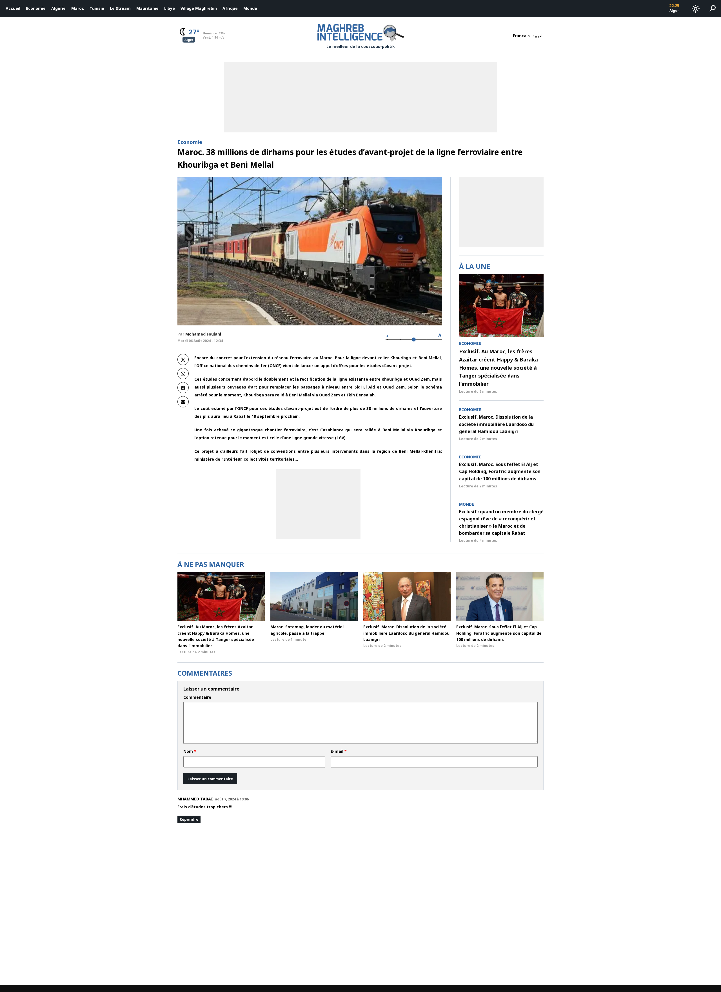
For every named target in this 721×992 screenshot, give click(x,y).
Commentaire (197, 697)
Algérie (58, 8)
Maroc (77, 8)
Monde (250, 8)
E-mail (339, 751)
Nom (189, 751)
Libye (169, 8)
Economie (36, 8)
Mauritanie (147, 8)
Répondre (189, 819)
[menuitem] (13, 8)
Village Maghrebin (199, 8)
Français (521, 35)
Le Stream (120, 8)
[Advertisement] (318, 504)
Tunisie (97, 8)
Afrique (230, 8)
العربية (538, 35)
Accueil (13, 8)
